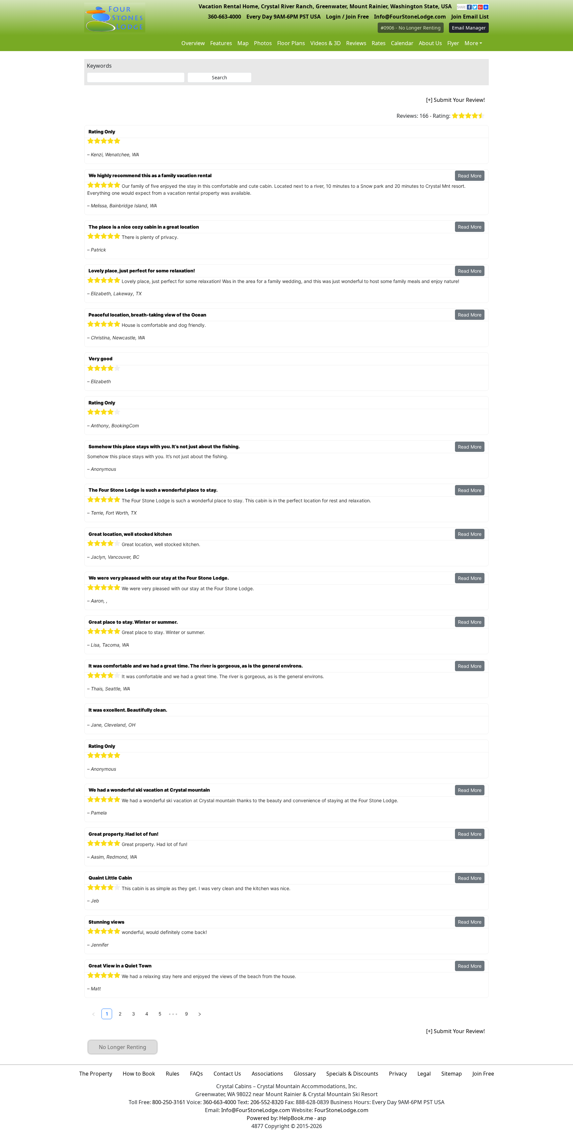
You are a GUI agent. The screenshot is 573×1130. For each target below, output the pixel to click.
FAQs (196, 1073)
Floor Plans (291, 43)
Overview (193, 43)
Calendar (402, 43)
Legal (424, 1073)
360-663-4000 (224, 16)
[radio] (455, 115)
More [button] (471, 43)
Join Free (483, 1073)
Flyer (453, 43)
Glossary (305, 1073)
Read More (469, 175)
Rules (172, 1073)
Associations (267, 1073)
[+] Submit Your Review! (455, 100)
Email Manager (469, 28)
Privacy (398, 1073)
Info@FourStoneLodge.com (410, 16)
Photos (263, 43)
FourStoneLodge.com (341, 1110)
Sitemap (451, 1073)
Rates (379, 43)
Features (221, 43)
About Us (430, 43)
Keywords (99, 65)
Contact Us (227, 1073)
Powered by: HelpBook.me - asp (286, 1118)
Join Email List (470, 16)
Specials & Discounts (352, 1073)
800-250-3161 (168, 1102)
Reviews (356, 43)
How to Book (139, 1073)
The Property (95, 1073)
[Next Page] (199, 1014)
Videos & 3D (325, 43)
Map (243, 43)
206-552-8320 (267, 1102)
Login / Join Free (347, 16)
